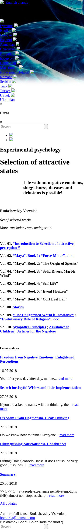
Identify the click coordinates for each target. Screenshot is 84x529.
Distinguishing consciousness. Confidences (33, 444)
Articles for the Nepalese (36, 331)
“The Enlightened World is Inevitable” (43, 315)
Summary (8, 474)
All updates (8, 503)
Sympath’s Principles (29, 327)
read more (65, 379)
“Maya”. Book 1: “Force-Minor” (39, 256)
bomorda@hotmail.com (17, 518)
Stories (18, 307)
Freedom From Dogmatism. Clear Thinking (34, 418)
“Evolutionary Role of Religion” (25, 319)
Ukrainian (7, 100)
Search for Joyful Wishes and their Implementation (40, 388)
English (17, 2)
